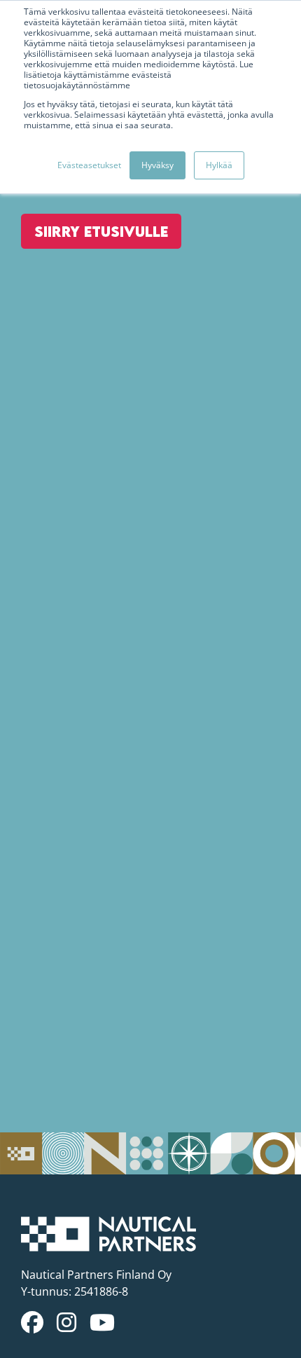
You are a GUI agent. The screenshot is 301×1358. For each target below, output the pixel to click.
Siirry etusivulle (101, 231)
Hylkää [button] (219, 165)
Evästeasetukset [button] (89, 165)
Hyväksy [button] (157, 165)
